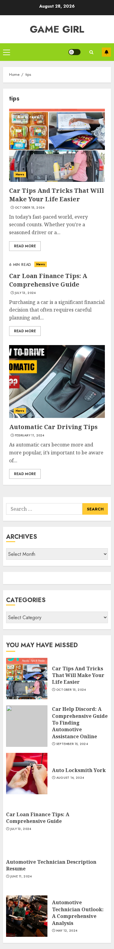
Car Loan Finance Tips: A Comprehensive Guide (48, 280)
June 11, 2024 (21, 876)
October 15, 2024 (30, 208)
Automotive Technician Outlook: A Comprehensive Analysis (78, 912)
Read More (25, 246)
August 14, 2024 (70, 778)
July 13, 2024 (25, 293)
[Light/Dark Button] (74, 52)
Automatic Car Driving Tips (53, 427)
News (20, 174)
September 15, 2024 (72, 744)
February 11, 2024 (29, 435)
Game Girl (57, 29)
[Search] (91, 52)
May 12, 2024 (67, 931)
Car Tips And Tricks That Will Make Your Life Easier (56, 194)
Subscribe (106, 52)
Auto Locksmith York (79, 770)
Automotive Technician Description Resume (51, 865)
